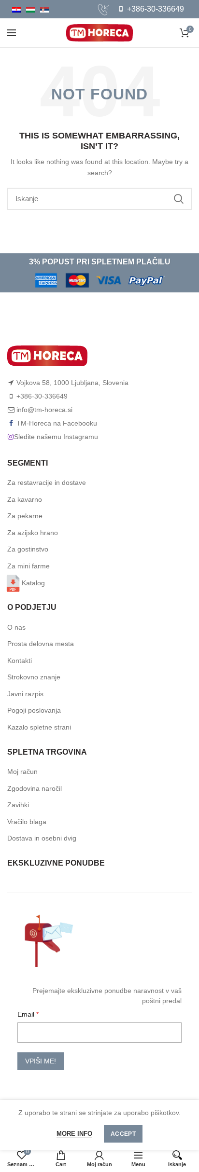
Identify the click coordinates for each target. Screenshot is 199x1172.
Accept (123, 1134)
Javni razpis (25, 694)
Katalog (33, 583)
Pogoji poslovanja (34, 710)
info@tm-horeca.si (44, 410)
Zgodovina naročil (34, 788)
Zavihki (18, 805)
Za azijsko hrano (32, 533)
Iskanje (179, 199)
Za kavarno (24, 499)
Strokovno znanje (33, 677)
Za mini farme (28, 566)
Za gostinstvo (27, 549)
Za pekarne (25, 516)
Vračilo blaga (26, 822)
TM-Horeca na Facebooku (56, 423)
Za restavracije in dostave (46, 482)
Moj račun (22, 771)
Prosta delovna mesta (40, 644)
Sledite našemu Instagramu (56, 437)
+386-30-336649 (154, 9)
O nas (16, 627)
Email (26, 1014)
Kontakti (19, 660)
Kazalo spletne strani (39, 727)
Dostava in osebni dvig (41, 838)
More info (74, 1133)
